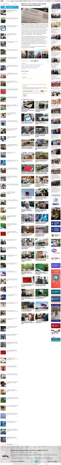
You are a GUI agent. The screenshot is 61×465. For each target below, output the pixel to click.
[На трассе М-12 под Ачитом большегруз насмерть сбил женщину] (41, 130)
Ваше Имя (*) (24, 73)
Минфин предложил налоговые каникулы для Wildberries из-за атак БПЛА (27, 160)
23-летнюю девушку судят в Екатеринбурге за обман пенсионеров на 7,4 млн (40, 235)
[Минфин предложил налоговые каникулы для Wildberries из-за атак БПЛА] (27, 155)
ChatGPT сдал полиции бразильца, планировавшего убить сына (41, 223)
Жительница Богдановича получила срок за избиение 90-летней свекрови (27, 285)
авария (24, 48)
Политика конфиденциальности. (27, 452)
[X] (45, 7)
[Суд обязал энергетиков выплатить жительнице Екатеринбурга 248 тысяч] (41, 155)
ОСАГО (33, 47)
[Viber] (46, 7)
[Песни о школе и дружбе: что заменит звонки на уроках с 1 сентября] (27, 255)
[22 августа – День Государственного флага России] (41, 305)
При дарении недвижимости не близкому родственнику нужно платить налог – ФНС (40, 210)
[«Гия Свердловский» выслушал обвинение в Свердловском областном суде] (27, 229)
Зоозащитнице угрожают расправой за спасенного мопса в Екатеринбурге (41, 185)
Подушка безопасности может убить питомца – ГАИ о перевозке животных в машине (41, 197)
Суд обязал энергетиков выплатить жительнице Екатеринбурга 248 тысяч (41, 160)
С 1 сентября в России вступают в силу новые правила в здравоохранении (27, 247)
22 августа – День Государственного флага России (41, 310)
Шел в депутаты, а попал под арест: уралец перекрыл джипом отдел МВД (41, 148)
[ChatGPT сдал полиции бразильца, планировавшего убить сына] (41, 218)
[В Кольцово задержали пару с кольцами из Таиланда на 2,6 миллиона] (27, 192)
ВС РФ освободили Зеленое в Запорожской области (40, 298)
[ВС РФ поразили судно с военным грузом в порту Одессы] (27, 130)
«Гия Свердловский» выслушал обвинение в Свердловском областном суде (26, 235)
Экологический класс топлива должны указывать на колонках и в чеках (27, 322)
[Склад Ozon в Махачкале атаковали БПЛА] (27, 218)
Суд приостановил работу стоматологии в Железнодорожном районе (27, 298)
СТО (27, 48)
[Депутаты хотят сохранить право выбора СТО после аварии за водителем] (34, 15)
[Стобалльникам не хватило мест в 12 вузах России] (41, 317)
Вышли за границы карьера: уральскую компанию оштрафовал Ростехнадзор (41, 273)
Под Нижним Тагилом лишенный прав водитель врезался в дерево (41, 173)
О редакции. (35, 452)
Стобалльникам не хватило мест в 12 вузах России (41, 322)
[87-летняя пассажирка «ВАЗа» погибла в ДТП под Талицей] (27, 305)
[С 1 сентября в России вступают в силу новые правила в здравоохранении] (27, 242)
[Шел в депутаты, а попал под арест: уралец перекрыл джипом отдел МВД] (41, 143)
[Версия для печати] (47, 60)
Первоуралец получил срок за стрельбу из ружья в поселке (40, 260)
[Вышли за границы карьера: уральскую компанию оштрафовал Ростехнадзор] (41, 267)
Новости (22, 7)
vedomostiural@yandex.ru (19, 461)
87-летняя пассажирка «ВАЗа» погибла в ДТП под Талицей (26, 310)
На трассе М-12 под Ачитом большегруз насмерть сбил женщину (40, 135)
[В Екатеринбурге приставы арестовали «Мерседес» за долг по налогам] (41, 117)
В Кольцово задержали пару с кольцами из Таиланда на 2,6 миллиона (26, 197)
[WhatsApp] (47, 7)
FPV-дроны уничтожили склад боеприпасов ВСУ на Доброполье (27, 148)
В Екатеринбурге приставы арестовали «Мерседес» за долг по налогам (41, 122)
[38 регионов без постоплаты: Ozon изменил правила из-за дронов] (27, 117)
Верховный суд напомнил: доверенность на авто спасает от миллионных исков (33, 64)
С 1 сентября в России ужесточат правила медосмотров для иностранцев (41, 110)
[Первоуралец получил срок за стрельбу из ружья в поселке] (41, 255)
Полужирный (23, 78)
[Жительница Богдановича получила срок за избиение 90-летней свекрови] (27, 280)
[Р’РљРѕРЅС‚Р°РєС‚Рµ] (43, 7)
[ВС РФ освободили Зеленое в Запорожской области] (41, 293)
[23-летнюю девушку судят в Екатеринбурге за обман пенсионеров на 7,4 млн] (41, 229)
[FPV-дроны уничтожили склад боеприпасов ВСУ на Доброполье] (27, 143)
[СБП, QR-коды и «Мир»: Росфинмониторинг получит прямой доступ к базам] (27, 105)
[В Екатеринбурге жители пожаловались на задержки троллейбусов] (41, 242)
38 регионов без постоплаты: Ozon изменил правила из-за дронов (27, 122)
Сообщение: (24, 77)
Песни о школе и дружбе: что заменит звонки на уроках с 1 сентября (26, 260)
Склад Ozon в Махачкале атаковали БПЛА (27, 223)
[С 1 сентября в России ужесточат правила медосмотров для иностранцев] (41, 105)
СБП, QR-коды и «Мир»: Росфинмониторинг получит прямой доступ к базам (27, 110)
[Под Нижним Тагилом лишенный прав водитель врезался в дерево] (41, 168)
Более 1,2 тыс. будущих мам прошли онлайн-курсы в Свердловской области (26, 185)
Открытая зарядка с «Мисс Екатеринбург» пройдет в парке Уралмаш (27, 273)
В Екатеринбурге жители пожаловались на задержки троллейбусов (40, 247)
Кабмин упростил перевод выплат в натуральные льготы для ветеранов (27, 173)
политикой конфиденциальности (34, 464)
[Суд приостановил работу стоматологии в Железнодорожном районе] (27, 293)
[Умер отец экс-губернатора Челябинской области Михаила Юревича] (27, 205)
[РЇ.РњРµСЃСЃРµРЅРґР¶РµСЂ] (42, 7)
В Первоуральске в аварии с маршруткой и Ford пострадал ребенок (32, 66)
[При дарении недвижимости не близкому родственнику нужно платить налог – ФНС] (41, 205)
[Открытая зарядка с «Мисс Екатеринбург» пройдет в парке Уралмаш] (27, 267)
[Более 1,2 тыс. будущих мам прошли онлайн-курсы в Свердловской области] (27, 180)
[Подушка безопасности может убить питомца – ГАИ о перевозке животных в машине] (41, 192)
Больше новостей (9, 444)
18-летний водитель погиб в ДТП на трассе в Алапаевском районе (32, 65)
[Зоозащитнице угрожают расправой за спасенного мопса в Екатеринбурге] (41, 180)
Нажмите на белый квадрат (27, 91)
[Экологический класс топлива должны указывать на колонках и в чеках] (27, 317)
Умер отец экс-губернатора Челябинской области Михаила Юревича (26, 210)
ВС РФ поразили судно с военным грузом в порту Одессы (27, 135)
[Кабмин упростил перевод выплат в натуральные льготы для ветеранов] (27, 168)
